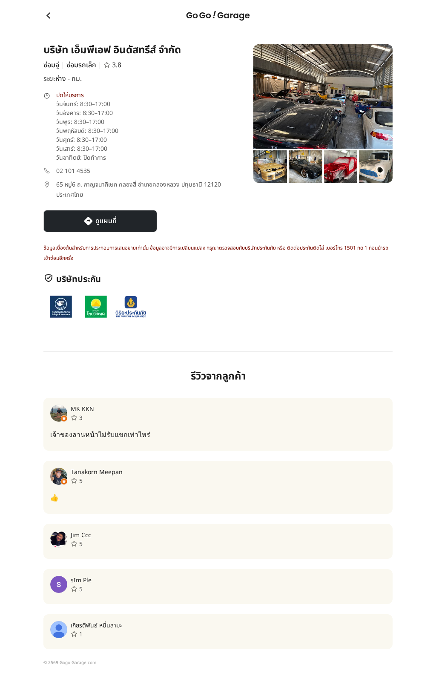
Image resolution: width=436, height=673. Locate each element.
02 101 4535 (73, 171)
